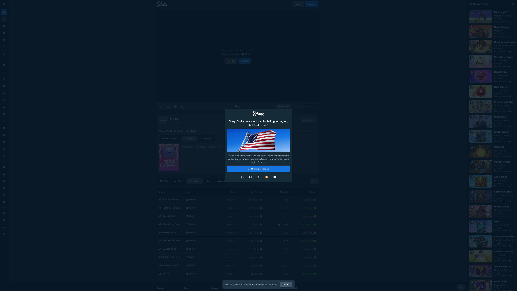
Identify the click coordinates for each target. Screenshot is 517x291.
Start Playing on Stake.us (258, 168)
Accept (286, 284)
